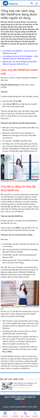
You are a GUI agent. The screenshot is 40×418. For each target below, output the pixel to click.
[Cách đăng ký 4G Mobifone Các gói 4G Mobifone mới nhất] (6, 386)
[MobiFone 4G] (12, 3)
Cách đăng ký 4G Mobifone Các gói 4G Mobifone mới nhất (25, 384)
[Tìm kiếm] (32, 3)
